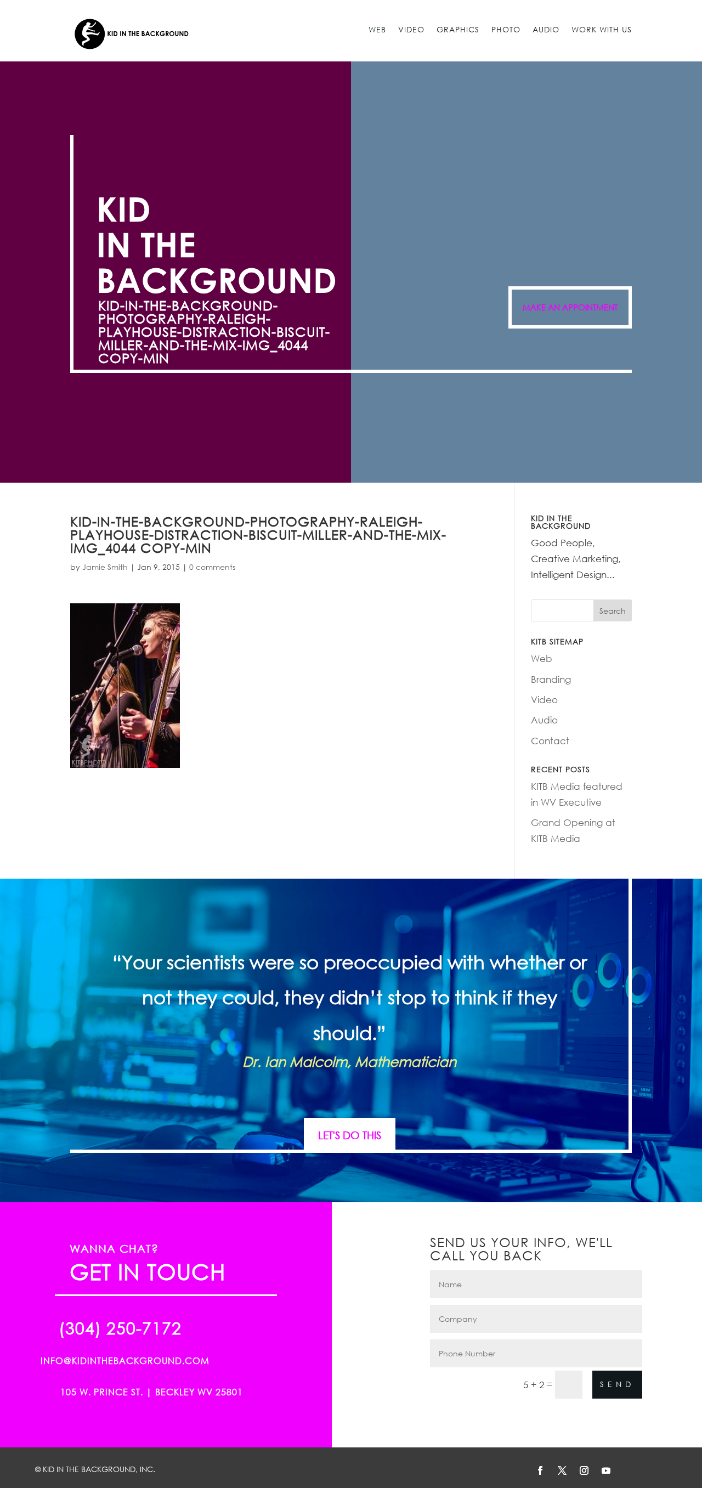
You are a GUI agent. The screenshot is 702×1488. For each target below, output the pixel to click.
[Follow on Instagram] (584, 1470)
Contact (550, 740)
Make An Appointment (570, 307)
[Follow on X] (562, 1470)
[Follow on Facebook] (540, 1470)
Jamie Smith (105, 567)
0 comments (212, 567)
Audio (546, 29)
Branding (551, 679)
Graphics (458, 29)
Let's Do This (349, 1135)
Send (617, 1384)
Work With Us (601, 29)
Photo (505, 29)
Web (377, 29)
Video (411, 29)
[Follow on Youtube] (606, 1470)
